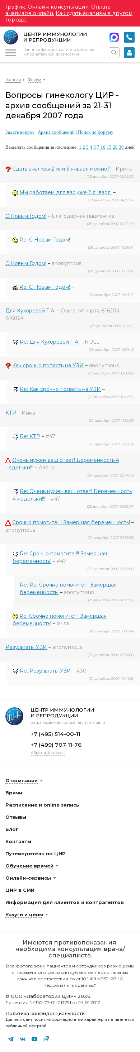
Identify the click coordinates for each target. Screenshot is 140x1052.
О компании (21, 780)
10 (103, 147)
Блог (11, 829)
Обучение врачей (29, 866)
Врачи (13, 792)
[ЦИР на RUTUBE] (46, 1039)
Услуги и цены (24, 914)
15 (109, 147)
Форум (34, 79)
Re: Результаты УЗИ (45, 671)
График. (15, 7)
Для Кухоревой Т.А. (30, 310)
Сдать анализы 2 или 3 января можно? (61, 169)
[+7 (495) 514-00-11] (129, 37)
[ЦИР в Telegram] (10, 1039)
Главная (13, 79)
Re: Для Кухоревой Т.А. (49, 342)
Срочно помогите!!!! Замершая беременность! (71, 522)
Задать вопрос (19, 132)
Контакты (18, 841)
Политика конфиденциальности (45, 1013)
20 (115, 147)
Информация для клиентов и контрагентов (64, 902)
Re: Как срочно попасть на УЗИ (60, 389)
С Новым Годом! (25, 216)
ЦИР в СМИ (19, 890)
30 (121, 147)
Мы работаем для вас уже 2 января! (65, 192)
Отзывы (15, 817)
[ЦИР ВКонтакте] (22, 1039)
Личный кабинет (129, 52)
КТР (10, 413)
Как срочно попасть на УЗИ (48, 365)
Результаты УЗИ (26, 647)
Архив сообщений (56, 132)
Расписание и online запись (42, 805)
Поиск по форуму (95, 132)
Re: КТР (30, 436)
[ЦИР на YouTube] (34, 1039)
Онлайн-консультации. (59, 7)
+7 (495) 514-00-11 (129, 37)
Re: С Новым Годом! (44, 239)
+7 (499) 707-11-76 (56, 744)
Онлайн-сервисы (28, 878)
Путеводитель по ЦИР (35, 853)
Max (114, 37)
